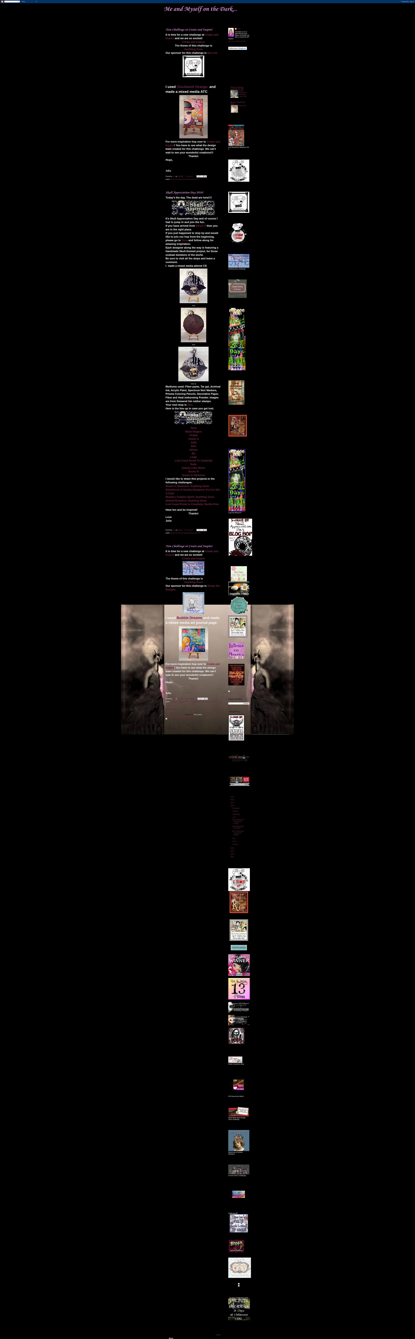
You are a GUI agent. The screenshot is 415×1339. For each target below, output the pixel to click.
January (235, 844)
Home (171, 16)
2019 (233, 797)
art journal (174, 701)
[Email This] (197, 176)
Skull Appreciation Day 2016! (184, 192)
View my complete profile (236, 41)
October (235, 811)
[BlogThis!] (200, 176)
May (234, 838)
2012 (233, 857)
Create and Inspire (193, 41)
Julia (239, 29)
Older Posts (216, 709)
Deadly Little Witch (193, 467)
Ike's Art (212, 52)
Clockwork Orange (192, 87)
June (234, 817)
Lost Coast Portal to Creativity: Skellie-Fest (192, 504)
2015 (233, 848)
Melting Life (242, 105)
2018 (233, 800)
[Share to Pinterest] (206, 176)
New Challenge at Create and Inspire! (189, 29)
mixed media (182, 533)
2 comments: (189, 176)
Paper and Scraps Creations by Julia (237, 88)
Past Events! (188, 16)
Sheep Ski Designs (211, 701)
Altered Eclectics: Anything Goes (186, 500)
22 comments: (189, 530)
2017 (233, 803)
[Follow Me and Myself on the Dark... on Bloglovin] (237, 49)
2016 (233, 805)
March (234, 841)
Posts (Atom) (198, 714)
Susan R (193, 471)
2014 (233, 851)
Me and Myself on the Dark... (200, 9)
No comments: (190, 699)
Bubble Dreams (189, 618)
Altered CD (173, 533)
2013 (233, 854)
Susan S (201, 225)
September (236, 814)
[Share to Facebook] (204, 176)
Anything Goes (193, 49)
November (236, 808)
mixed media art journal (197, 701)
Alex (190, 404)
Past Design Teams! (213, 16)
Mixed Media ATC (194, 179)
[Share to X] (202, 176)
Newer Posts (170, 709)
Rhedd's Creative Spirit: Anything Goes (190, 496)
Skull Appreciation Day (194, 533)
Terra (185, 240)
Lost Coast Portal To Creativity (193, 460)
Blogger (218, 1335)
